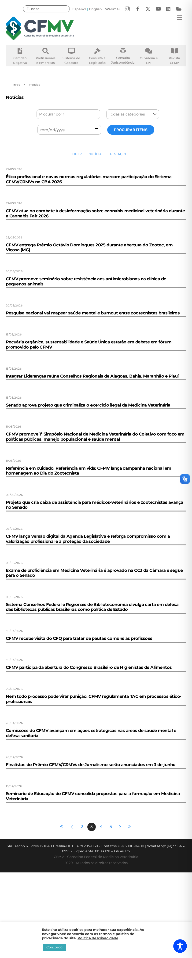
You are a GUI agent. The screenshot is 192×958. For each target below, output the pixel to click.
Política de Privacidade (98, 938)
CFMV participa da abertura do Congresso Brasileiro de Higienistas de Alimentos (89, 667)
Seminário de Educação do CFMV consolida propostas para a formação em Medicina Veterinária (93, 796)
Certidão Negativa (20, 60)
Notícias (96, 154)
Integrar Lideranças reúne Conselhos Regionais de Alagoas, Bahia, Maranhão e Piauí (92, 376)
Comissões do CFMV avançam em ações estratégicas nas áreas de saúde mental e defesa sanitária (91, 733)
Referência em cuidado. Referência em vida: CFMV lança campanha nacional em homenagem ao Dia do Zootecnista (88, 471)
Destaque (118, 154)
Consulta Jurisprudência (123, 60)
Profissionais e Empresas (45, 60)
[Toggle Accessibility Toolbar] (180, 946)
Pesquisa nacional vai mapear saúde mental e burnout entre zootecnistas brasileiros (93, 313)
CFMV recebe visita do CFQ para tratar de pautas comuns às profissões (79, 638)
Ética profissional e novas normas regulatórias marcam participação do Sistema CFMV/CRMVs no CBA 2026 (88, 179)
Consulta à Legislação (97, 60)
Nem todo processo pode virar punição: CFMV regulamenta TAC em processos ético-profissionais (93, 699)
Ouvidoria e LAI (149, 60)
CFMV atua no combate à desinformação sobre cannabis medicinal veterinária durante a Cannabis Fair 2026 (95, 213)
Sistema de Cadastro (71, 60)
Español (79, 9)
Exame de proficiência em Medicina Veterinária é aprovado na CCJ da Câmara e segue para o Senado (94, 573)
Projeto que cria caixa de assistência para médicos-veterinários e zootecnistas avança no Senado (94, 505)
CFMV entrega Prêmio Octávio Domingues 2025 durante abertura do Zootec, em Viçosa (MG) (89, 247)
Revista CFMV (174, 60)
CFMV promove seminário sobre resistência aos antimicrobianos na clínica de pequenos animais (86, 281)
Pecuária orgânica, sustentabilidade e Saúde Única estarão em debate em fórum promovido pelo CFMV (89, 344)
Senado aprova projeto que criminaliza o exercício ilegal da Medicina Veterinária (88, 405)
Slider (76, 154)
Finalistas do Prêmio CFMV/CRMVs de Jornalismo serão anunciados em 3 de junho (91, 764)
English (95, 9)
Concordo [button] (54, 947)
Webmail (113, 9)
